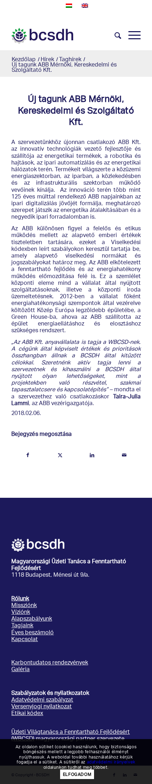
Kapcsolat (24, 640)
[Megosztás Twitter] (60, 455)
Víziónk (20, 612)
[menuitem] (114, 36)
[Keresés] (114, 36)
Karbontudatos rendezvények (49, 663)
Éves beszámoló (32, 633)
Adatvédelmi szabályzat (42, 700)
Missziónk (24, 606)
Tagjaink (22, 626)
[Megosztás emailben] (124, 455)
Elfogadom (77, 774)
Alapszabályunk (31, 619)
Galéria (20, 670)
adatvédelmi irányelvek (111, 761)
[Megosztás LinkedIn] (92, 455)
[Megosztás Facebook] (28, 455)
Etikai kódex (27, 714)
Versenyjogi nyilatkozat (41, 707)
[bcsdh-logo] (63, 36)
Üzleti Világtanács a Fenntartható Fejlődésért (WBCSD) (70, 735)
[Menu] (131, 36)
